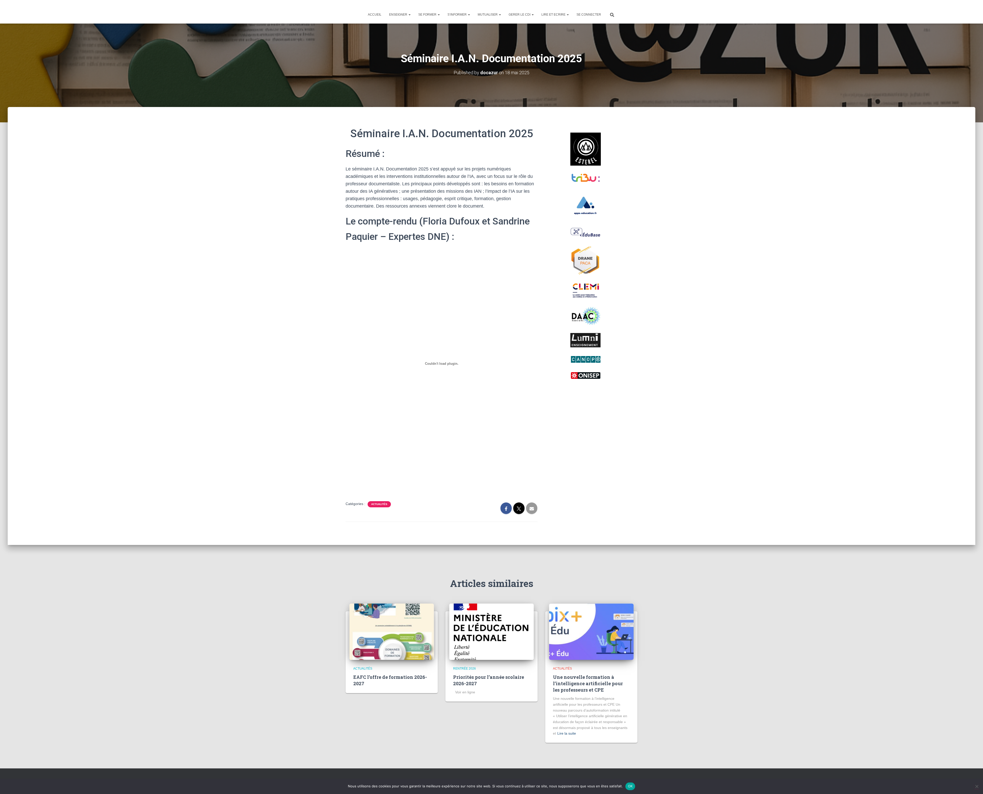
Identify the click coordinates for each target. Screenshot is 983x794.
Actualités (379, 504)
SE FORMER (427, 14)
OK (630, 786)
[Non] (976, 786)
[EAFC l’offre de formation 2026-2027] (391, 631)
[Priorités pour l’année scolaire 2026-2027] (491, 631)
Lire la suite (566, 733)
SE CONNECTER (588, 14)
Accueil (374, 14)
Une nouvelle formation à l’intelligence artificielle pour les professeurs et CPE (588, 683)
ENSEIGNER (398, 14)
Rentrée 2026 (464, 668)
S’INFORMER (457, 14)
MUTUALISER (488, 14)
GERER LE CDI (520, 14)
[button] (409, 14)
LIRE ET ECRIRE (553, 14)
